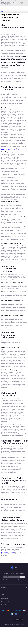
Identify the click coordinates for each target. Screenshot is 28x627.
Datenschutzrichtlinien (8, 618)
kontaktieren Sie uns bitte (7, 552)
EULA (5, 620)
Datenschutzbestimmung (7, 5)
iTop (14, 567)
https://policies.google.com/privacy (10, 149)
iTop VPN (3, 12)
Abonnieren (22, 576)
